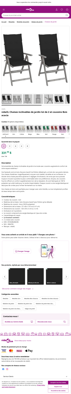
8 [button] (27, 146)
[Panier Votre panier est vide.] (67, 9)
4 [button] (21, 146)
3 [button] (9, 146)
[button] (5, 131)
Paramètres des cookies (58, 391)
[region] (35, 386)
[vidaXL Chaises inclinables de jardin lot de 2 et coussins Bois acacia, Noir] (35, 60)
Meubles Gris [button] (16, 298)
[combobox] (35, 15)
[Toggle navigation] (3, 9)
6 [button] (15, 146)
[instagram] (7, 369)
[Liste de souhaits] (61, 9)
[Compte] (56, 9)
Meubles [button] (5, 298)
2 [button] (3, 146)
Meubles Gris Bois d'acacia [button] (50, 298)
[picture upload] (47, 251)
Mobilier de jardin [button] (8, 303)
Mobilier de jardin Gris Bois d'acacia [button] (12, 309)
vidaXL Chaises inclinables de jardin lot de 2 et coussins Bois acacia (34, 113)
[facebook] (3, 369)
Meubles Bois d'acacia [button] (31, 298)
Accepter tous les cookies (58, 382)
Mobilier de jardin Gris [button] (25, 303)
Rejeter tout (58, 386)
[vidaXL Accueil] (30, 9)
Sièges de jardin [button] (30, 309)
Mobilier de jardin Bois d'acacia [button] (45, 303)
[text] (6, 153)
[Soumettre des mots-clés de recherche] (66, 15)
